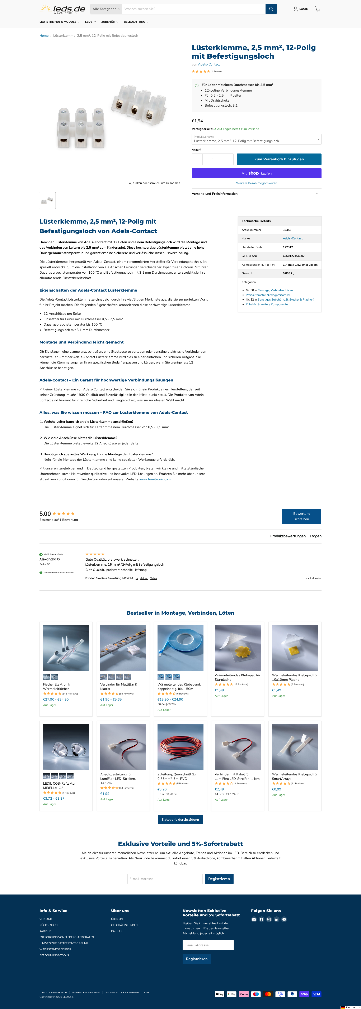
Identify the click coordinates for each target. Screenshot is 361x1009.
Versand (45, 919)
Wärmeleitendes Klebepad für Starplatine (237, 677)
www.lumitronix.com (155, 479)
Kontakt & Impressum (53, 992)
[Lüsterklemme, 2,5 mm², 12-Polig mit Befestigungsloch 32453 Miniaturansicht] (47, 200)
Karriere (45, 931)
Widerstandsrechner (55, 949)
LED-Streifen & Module (58, 22)
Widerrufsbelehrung (86, 992)
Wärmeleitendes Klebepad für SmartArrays (295, 776)
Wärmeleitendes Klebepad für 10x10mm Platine (295, 677)
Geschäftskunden (124, 925)
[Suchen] (271, 9)
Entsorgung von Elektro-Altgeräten (66, 937)
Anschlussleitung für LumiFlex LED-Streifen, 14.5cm (118, 778)
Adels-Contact (209, 64)
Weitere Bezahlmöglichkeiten (256, 183)
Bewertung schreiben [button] (301, 516)
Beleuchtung (135, 22)
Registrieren (219, 878)
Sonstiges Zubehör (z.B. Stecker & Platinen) (286, 300)
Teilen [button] (153, 578)
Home (44, 36)
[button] (257, 71)
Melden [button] (144, 578)
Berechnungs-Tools (54, 955)
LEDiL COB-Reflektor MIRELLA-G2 (59, 785)
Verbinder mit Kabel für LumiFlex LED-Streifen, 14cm (237, 776)
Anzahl (196, 149)
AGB (146, 992)
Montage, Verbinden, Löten (275, 290)
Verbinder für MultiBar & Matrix (118, 686)
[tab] (288, 537)
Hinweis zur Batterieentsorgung (63, 943)
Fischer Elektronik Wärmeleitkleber (56, 686)
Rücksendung (49, 925)
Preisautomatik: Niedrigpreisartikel (268, 295)
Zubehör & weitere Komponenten (267, 304)
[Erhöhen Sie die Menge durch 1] (228, 159)
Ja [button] (137, 578)
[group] (61, 514)
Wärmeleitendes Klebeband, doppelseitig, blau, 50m (179, 686)
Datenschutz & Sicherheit (122, 992)
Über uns (117, 919)
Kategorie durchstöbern (180, 819)
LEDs (89, 22)
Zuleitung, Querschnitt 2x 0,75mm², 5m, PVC (177, 776)
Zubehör (108, 22)
